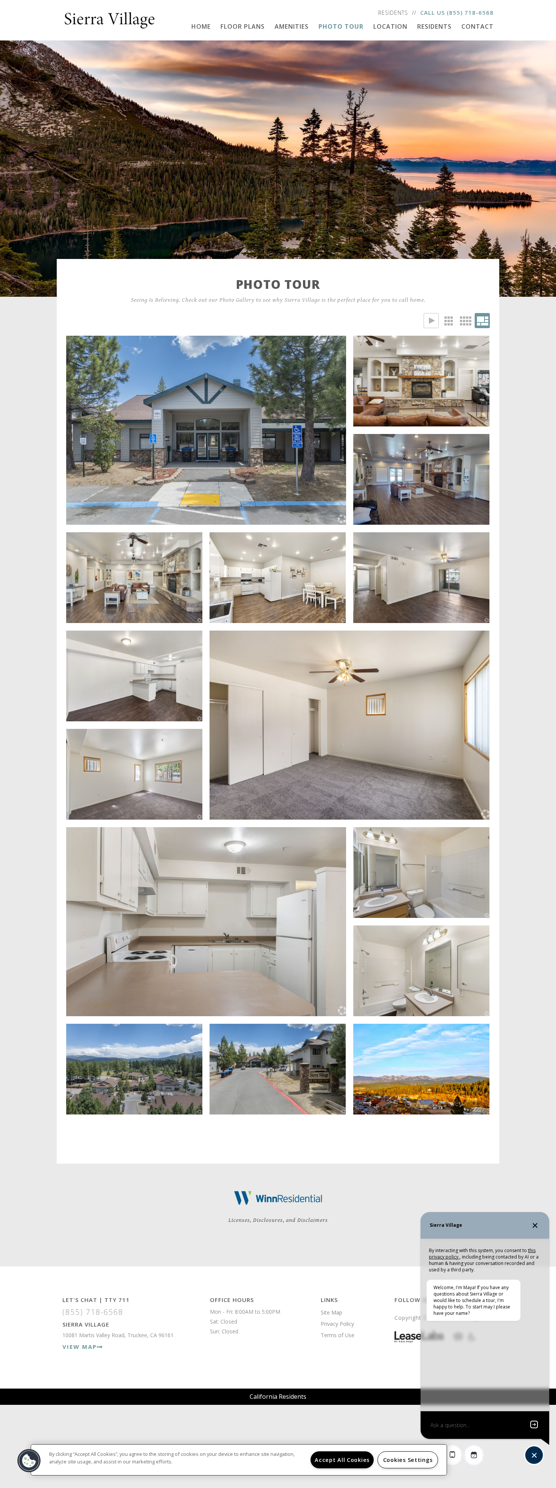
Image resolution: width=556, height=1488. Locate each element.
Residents (393, 12)
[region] (238, 1460)
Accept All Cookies (342, 1459)
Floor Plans (243, 26)
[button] (29, 1461)
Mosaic (482, 320)
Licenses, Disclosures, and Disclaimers (278, 1220)
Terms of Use (337, 1335)
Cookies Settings (408, 1459)
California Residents (278, 1396)
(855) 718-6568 (470, 12)
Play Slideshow (431, 320)
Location (390, 26)
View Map (79, 1346)
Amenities (292, 26)
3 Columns (448, 320)
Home (201, 26)
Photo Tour (340, 26)
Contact (477, 26)
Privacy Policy (337, 1323)
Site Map (331, 1312)
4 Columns (465, 320)
